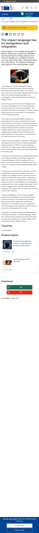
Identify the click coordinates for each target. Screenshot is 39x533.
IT (18, 34)
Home (3, 18)
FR (14, 34)
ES (10, 34)
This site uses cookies (10, 519)
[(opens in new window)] (7, 7)
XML (21, 287)
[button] (27, 8)
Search (31, 8)
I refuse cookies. (19, 530)
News (11, 18)
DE (2, 34)
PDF (21, 292)
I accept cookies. (19, 525)
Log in (23, 8)
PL (22, 34)
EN (6, 34)
